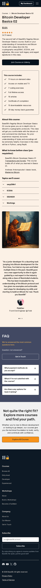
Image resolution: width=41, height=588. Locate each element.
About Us (5, 516)
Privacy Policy (7, 576)
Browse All (6, 471)
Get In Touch (6, 524)
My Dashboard (26, 3)
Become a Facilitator (9, 504)
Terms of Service (8, 580)
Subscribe (20, 546)
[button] (37, 3)
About (4, 496)
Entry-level (6, 475)
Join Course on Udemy (20, 62)
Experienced (6, 483)
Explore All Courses (20, 439)
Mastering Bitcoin (12, 172)
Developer (6, 479)
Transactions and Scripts (15, 161)
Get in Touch (20, 357)
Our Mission (6, 520)
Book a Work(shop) (9, 500)
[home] (5, 4)
